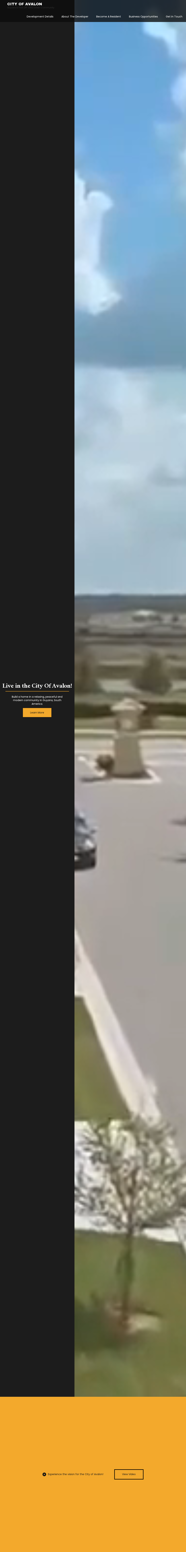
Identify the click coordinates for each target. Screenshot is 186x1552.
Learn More (37, 712)
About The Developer (74, 16)
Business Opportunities (143, 16)
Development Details (40, 16)
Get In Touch (174, 16)
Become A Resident (108, 16)
